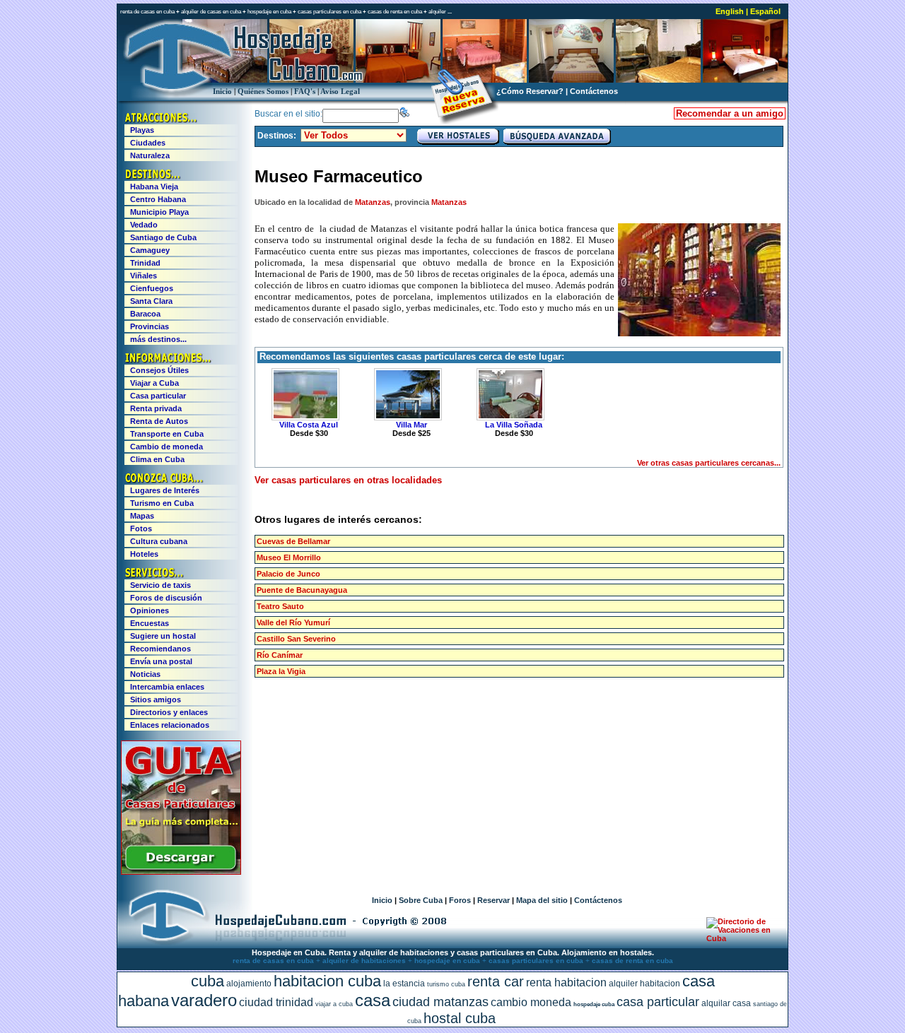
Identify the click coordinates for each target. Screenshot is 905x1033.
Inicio (222, 91)
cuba (207, 981)
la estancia (404, 983)
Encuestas (149, 623)
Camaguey (150, 250)
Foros (460, 900)
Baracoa (145, 313)
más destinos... (158, 339)
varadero (204, 1000)
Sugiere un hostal (163, 636)
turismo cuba (446, 984)
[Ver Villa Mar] (406, 394)
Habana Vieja (154, 186)
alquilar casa (726, 1003)
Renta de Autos (159, 421)
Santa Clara (151, 301)
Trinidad (145, 263)
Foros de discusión (166, 598)
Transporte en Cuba (167, 434)
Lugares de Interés (164, 490)
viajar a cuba (334, 1004)
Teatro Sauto (280, 606)
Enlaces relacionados (169, 725)
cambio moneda (531, 1002)
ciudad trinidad (276, 1002)
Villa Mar (411, 424)
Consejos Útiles (159, 370)
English (730, 11)
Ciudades (147, 142)
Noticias (145, 674)
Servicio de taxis (160, 585)
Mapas (142, 516)
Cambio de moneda (166, 446)
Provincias (149, 326)
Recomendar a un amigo (729, 113)
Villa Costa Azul (308, 424)
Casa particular (158, 395)
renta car (495, 981)
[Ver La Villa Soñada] (508, 394)
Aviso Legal (340, 91)
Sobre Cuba (421, 900)
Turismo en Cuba (162, 503)
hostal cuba (460, 1018)
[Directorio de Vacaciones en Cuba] (740, 938)
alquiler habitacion (644, 983)
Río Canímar (280, 655)
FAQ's (304, 91)
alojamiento (249, 983)
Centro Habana (158, 199)
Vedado (144, 224)
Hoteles (144, 554)
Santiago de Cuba (163, 237)
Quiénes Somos (263, 91)
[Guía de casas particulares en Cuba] (181, 872)
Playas (142, 130)
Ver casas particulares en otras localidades (348, 480)
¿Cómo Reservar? (530, 91)
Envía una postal (161, 661)
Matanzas (372, 202)
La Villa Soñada (513, 424)
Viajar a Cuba (154, 383)
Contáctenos (594, 91)
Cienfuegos (151, 288)
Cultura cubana (158, 541)
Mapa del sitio (542, 900)
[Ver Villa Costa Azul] (303, 394)
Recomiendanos (160, 648)
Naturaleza (150, 155)
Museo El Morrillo (289, 557)
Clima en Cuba (157, 459)
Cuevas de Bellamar (293, 541)
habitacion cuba (327, 981)
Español (765, 11)
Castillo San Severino (296, 638)
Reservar (493, 900)
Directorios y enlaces (169, 712)
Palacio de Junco (288, 573)
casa (372, 1000)
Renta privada (156, 408)
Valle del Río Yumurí (293, 622)
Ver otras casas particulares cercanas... (709, 463)
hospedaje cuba (593, 1004)
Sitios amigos (155, 699)
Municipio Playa (159, 212)
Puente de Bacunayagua (302, 590)
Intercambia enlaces (167, 687)
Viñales (143, 275)
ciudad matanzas (440, 1002)
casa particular (658, 1002)
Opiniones (149, 610)
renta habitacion (566, 982)
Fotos (141, 528)
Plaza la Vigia (281, 671)
